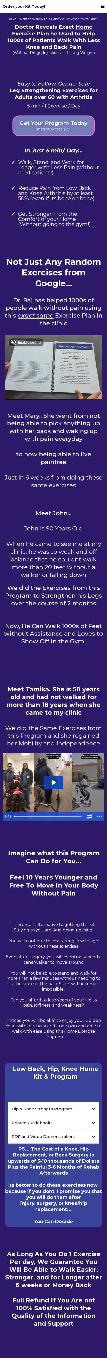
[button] (102, 6)
